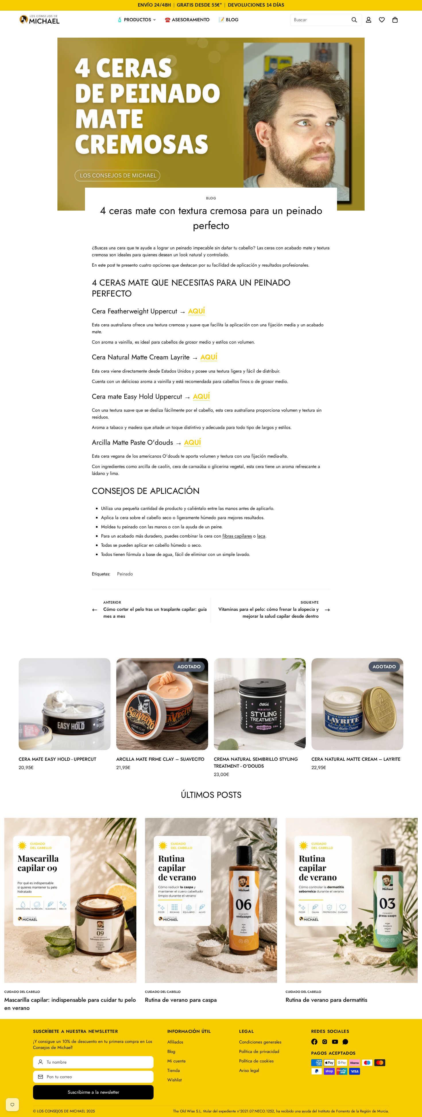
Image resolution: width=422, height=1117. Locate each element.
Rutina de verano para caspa (181, 1000)
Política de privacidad (259, 1051)
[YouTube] (335, 1042)
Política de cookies (256, 1061)
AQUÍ (196, 311)
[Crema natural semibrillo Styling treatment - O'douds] (260, 704)
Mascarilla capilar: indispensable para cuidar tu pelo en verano (70, 1004)
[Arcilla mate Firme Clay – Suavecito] (162, 704)
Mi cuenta (176, 1061)
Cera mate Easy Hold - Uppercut (57, 759)
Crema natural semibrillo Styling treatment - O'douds (256, 762)
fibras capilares (237, 536)
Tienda (173, 1070)
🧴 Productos (134, 19)
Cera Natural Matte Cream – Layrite (355, 759)
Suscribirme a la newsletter (93, 1092)
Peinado (125, 574)
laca (261, 536)
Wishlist (174, 1080)
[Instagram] (325, 1042)
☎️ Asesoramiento (187, 19)
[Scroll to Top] (410, 1085)
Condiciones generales (260, 1042)
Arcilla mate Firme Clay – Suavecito (160, 759)
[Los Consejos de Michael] (39, 20)
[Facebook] (314, 1042)
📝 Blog (229, 19)
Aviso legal (249, 1070)
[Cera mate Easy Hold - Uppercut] (65, 704)
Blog (211, 198)
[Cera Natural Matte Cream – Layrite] (357, 704)
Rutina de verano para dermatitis (326, 1000)
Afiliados (175, 1042)
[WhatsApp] (345, 1042)
